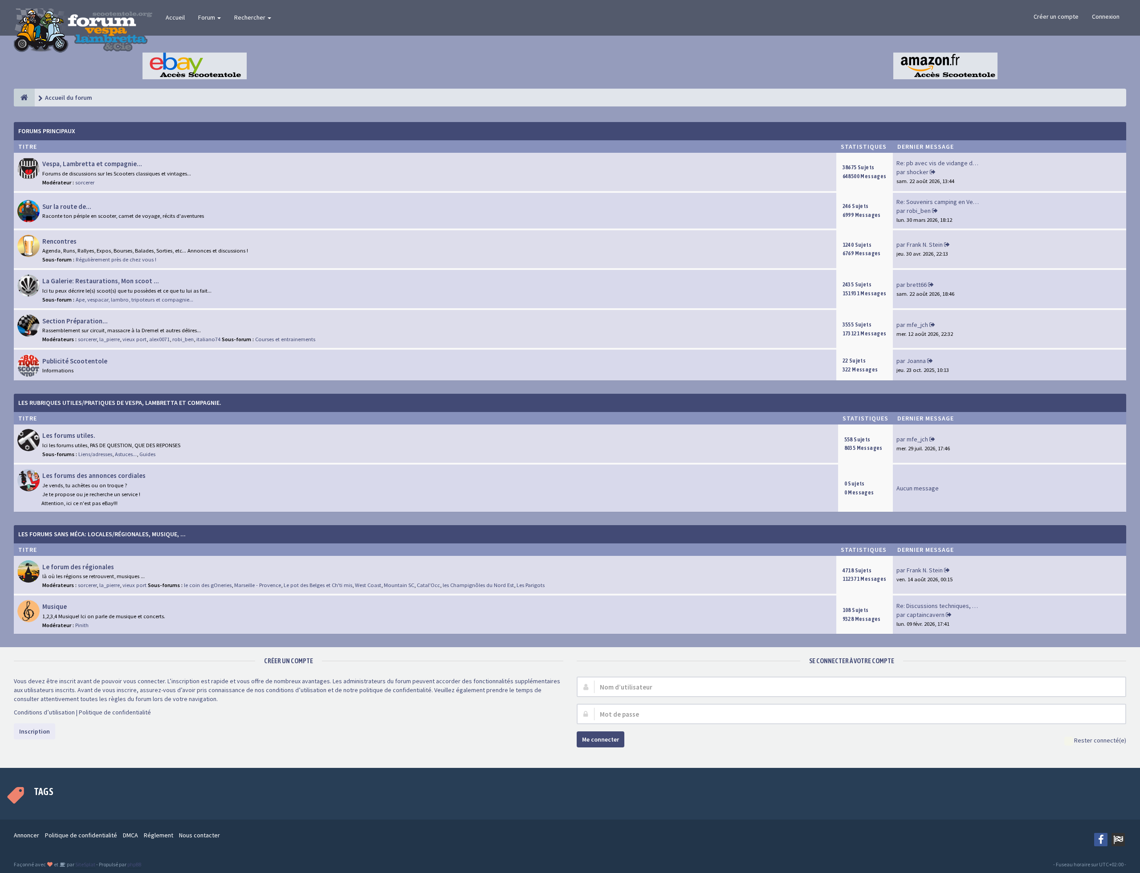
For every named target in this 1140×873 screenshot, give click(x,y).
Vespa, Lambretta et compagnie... (92, 163)
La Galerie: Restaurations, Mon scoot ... (100, 281)
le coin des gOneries (208, 585)
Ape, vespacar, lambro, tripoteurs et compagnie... (134, 299)
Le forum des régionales (78, 567)
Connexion (1106, 16)
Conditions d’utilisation (44, 712)
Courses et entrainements (285, 339)
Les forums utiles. (68, 435)
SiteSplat (84, 864)
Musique (54, 606)
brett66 (917, 285)
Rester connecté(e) (1100, 740)
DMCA (130, 835)
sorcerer (84, 182)
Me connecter (600, 739)
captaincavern (926, 615)
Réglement (158, 835)
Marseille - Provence (257, 585)
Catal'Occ (428, 585)
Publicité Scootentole (74, 361)
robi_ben (919, 211)
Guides (147, 454)
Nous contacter (199, 835)
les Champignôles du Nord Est (478, 585)
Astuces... (126, 454)
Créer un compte (1056, 16)
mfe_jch (917, 325)
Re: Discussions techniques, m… (939, 606)
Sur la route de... (66, 206)
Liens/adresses (95, 454)
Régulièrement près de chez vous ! (116, 259)
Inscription (34, 731)
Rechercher (250, 17)
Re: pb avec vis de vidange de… (939, 163)
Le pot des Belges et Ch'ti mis (318, 585)
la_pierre (109, 339)
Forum (207, 17)
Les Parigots (531, 585)
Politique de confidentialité (115, 712)
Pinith (82, 625)
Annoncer (26, 835)
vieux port (134, 339)
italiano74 (208, 339)
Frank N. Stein (925, 245)
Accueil (175, 17)
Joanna (916, 361)
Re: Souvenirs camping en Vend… (940, 202)
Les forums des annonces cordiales (94, 475)
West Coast (368, 585)
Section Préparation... (75, 321)
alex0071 (159, 339)
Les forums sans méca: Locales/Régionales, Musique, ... (102, 534)
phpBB (134, 864)
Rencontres (59, 241)
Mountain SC (399, 585)
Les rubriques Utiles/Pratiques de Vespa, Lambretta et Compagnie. (119, 403)
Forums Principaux (46, 131)
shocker (917, 172)
